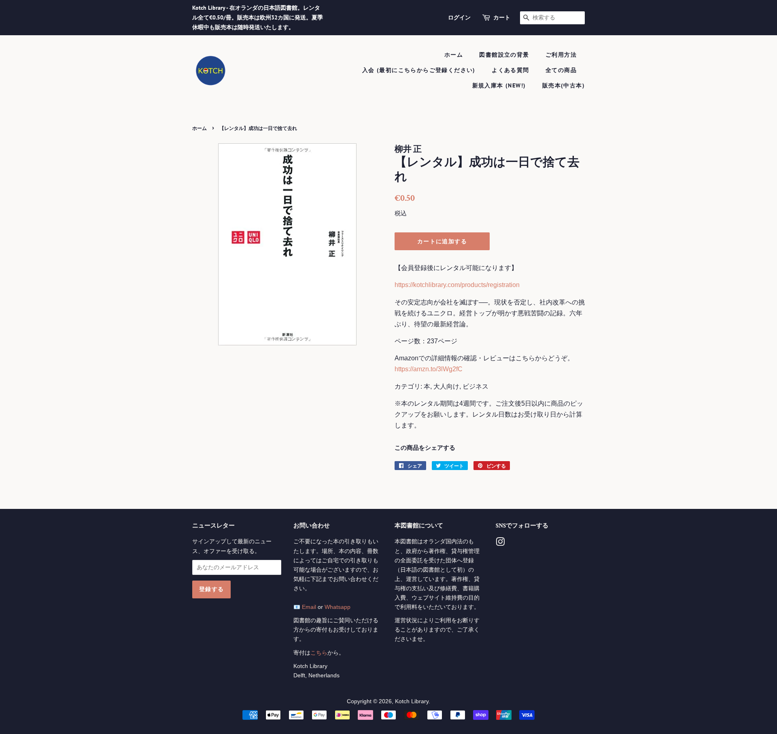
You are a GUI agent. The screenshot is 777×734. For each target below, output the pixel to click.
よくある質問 (510, 70)
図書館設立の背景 (504, 54)
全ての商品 (561, 70)
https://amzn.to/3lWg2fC (429, 369)
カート (501, 17)
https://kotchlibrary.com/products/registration (457, 284)
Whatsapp (337, 607)
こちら (318, 653)
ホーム (453, 54)
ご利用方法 (561, 54)
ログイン (459, 17)
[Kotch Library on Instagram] (500, 543)
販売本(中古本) (563, 85)
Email (309, 607)
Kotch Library (412, 701)
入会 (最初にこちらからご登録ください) (419, 70)
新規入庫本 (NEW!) (499, 85)
